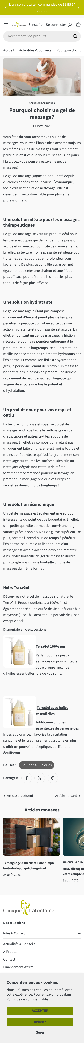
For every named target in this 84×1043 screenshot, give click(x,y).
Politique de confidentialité (27, 999)
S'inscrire (36, 24)
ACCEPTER (40, 1010)
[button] (5, 7)
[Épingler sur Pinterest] (53, 778)
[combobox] (42, 36)
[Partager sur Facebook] (26, 778)
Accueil (8, 50)
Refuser (40, 1021)
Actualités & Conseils (35, 50)
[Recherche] (75, 36)
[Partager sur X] (39, 778)
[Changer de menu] (5, 24)
